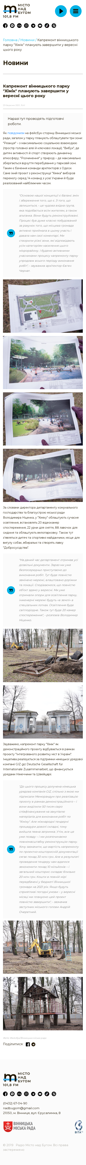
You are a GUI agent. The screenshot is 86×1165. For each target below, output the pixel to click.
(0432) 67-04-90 (15, 1103)
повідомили (16, 133)
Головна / (11, 40)
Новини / (28, 40)
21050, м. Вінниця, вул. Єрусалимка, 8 (32, 1113)
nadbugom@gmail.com (21, 1108)
